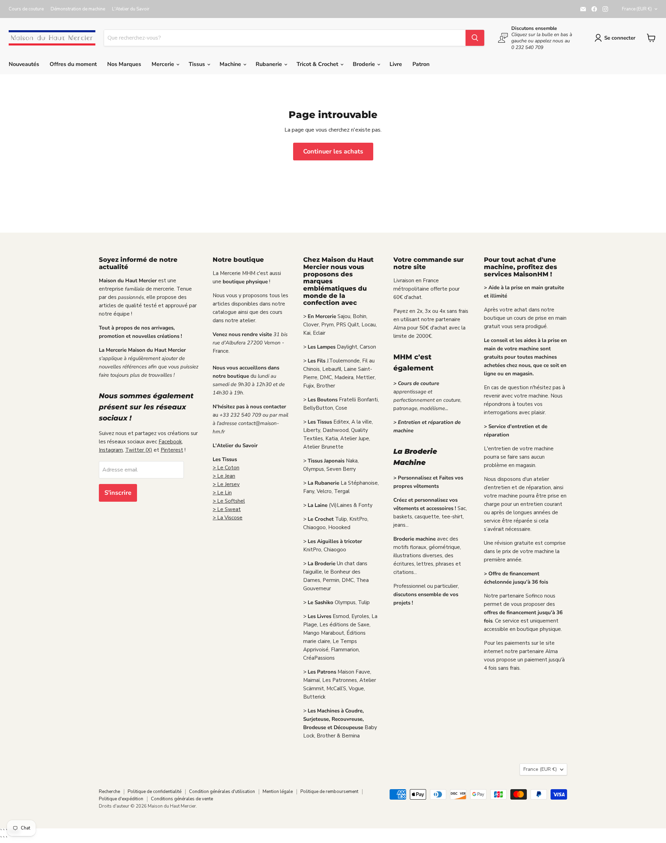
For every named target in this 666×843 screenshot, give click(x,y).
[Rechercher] (475, 38)
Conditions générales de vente (182, 799)
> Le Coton (226, 467)
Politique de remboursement (329, 791)
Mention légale (278, 791)
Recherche (109, 791)
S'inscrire (117, 493)
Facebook (170, 441)
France (637, 9)
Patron (420, 64)
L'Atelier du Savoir (131, 9)
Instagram (111, 449)
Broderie (364, 64)
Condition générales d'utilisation (222, 791)
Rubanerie (269, 64)
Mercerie (164, 64)
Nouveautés (24, 64)
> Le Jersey (226, 484)
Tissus (197, 64)
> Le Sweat (227, 509)
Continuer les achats (333, 151)
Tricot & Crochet (318, 64)
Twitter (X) (138, 449)
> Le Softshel (229, 501)
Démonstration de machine (78, 9)
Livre (396, 64)
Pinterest (172, 449)
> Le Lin (222, 492)
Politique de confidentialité (154, 791)
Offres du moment (73, 64)
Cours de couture (26, 9)
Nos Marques (124, 64)
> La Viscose (227, 517)
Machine (231, 64)
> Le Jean (224, 476)
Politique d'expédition (121, 799)
